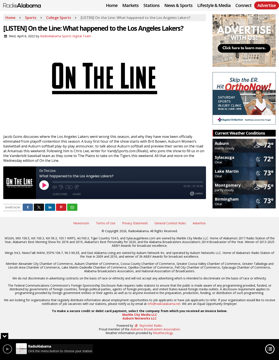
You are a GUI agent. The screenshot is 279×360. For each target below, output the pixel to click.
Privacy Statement (135, 223)
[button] (28, 207)
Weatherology (163, 333)
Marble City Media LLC (139, 315)
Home (111, 5)
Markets (130, 5)
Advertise (199, 223)
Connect (243, 5)
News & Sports (178, 5)
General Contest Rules (170, 223)
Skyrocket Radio (150, 325)
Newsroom (81, 223)
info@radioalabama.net (164, 304)
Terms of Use (105, 223)
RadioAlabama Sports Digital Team (65, 36)
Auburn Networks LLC (139, 318)
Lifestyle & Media (214, 5)
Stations (151, 5)
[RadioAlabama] (25, 5)
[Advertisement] (244, 40)
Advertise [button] (266, 5)
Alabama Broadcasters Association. (155, 329)
